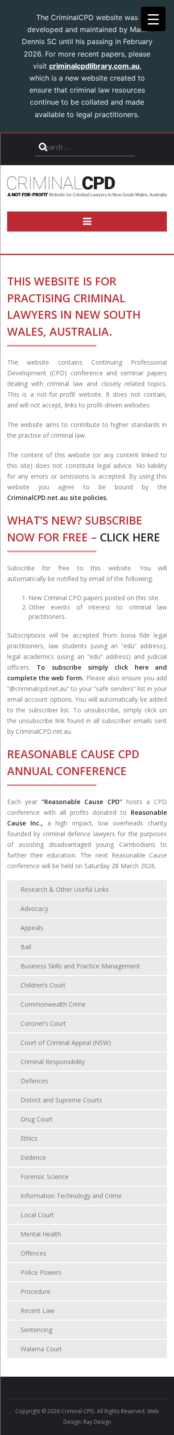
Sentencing (36, 1329)
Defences (34, 1081)
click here (130, 537)
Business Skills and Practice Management (80, 966)
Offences (33, 1253)
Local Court (37, 1215)
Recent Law (37, 1310)
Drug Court (37, 1119)
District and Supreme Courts (61, 1100)
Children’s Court (43, 985)
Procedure (35, 1291)
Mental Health (41, 1234)
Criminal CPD (77, 1411)
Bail (26, 947)
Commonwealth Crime (53, 1004)
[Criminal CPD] (87, 192)
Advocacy (34, 908)
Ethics (29, 1138)
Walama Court (41, 1349)
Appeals (32, 927)
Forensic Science (45, 1176)
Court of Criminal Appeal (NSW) (66, 1042)
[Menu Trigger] (153, 19)
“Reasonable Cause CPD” (81, 801)
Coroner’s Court (43, 1023)
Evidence (33, 1157)
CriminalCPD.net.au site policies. (57, 497)
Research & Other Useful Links (65, 889)
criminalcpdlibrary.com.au (94, 65)
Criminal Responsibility (53, 1061)
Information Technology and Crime (71, 1195)
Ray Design (97, 1422)
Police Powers (41, 1272)
